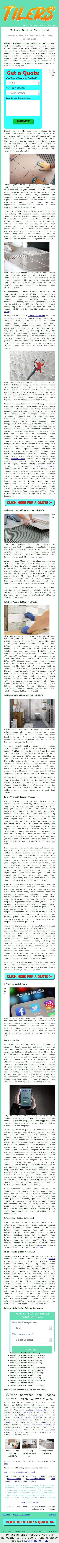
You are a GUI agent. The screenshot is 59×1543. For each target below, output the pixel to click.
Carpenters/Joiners (35, 1479)
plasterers (45, 1415)
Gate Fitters (14, 1479)
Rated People (45, 466)
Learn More (32, 1540)
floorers (28, 1427)
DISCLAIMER (52, 25)
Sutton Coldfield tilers (16, 1256)
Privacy (52, 1515)
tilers (7, 336)
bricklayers (45, 1432)
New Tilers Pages (21, 1515)
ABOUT (36, 25)
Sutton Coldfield (36, 316)
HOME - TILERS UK (29, 1502)
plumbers (8, 1422)
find (12, 1223)
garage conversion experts (37, 1425)
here (41, 1247)
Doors (33, 1481)
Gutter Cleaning (47, 1476)
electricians (10, 1430)
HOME (24, 25)
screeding (22, 1420)
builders (8, 1415)
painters (28, 1412)
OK (46, 1540)
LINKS (30, 25)
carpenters (45, 1422)
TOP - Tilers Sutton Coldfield (19, 1472)
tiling (52, 275)
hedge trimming (34, 1417)
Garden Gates (21, 1481)
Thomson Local (18, 459)
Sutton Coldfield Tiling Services (23, 1308)
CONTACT (43, 25)
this (53, 1033)
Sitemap (6, 1515)
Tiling (7, 312)
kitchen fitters (44, 1410)
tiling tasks (18, 1294)
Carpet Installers (27, 1476)
